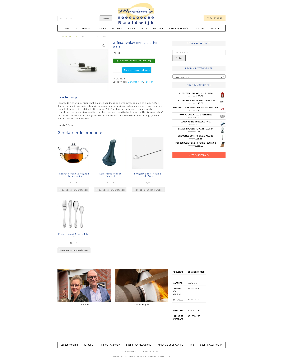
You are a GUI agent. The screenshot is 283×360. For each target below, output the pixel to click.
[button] (103, 45)
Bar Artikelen (75, 37)
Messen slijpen (141, 304)
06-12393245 (194, 316)
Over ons (84, 304)
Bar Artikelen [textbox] (198, 77)
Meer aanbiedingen (199, 155)
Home (59, 37)
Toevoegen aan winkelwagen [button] (74, 189)
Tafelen (66, 37)
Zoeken (106, 18)
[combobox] (199, 76)
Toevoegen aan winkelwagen (137, 70)
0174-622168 (214, 18)
